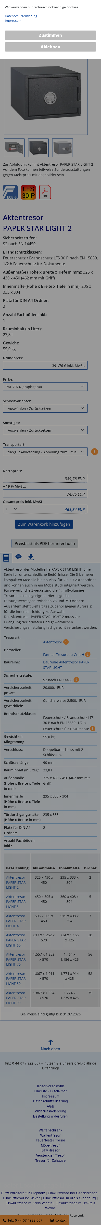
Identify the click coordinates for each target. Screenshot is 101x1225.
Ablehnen (50, 47)
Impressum (13, 20)
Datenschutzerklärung (21, 16)
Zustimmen (50, 35)
